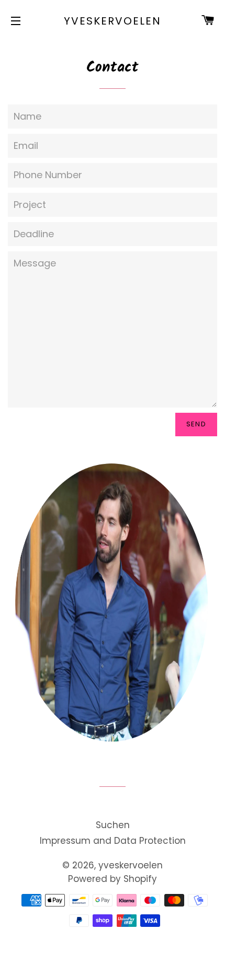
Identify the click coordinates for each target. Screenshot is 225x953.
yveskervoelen (112, 21)
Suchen (113, 825)
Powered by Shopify (112, 879)
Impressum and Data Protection (113, 840)
